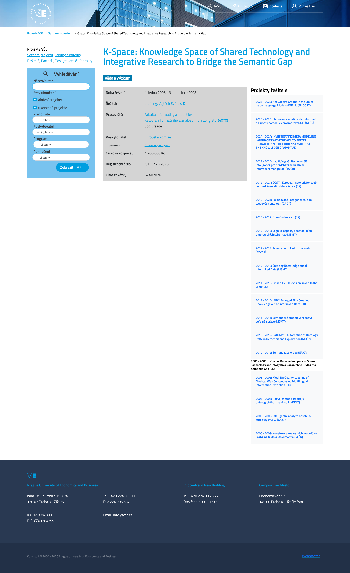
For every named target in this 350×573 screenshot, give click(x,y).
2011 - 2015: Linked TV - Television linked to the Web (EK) (286, 285)
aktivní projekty (50, 99)
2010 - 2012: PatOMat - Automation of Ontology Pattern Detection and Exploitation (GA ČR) (287, 337)
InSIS (217, 6)
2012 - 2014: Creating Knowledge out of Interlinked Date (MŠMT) (281, 267)
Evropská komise (158, 137)
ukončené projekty (52, 107)
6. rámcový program (157, 145)
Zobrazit (71, 167)
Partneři (47, 60)
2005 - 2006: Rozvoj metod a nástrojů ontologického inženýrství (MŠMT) (280, 400)
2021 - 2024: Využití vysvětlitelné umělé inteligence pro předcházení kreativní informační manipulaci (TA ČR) (282, 165)
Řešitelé (33, 60)
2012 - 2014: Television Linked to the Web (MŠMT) (283, 250)
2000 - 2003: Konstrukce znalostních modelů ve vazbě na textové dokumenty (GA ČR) (286, 435)
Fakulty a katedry (68, 55)
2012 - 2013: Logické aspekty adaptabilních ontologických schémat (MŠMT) (284, 232)
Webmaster (311, 556)
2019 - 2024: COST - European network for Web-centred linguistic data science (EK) (287, 184)
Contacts (276, 6)
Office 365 (245, 6)
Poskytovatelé (66, 60)
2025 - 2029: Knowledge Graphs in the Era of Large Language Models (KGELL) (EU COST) (284, 103)
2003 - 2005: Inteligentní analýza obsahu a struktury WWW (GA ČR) (283, 418)
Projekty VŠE (35, 33)
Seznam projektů (59, 33)
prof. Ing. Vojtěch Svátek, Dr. (166, 103)
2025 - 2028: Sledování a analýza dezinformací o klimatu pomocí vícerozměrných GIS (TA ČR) (286, 121)
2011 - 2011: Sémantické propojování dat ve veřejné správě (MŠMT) (284, 319)
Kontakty (86, 60)
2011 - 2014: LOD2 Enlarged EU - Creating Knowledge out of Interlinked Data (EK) (282, 302)
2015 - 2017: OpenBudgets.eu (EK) (278, 217)
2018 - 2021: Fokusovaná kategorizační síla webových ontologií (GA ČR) (284, 201)
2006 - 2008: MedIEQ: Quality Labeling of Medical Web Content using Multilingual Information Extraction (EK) (282, 381)
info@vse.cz (122, 515)
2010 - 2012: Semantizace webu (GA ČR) (281, 352)
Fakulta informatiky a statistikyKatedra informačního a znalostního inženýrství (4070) (186, 117)
